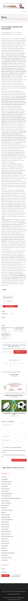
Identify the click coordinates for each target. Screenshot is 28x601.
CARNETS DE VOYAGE (6, 484)
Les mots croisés (14, 374)
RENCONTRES (4, 550)
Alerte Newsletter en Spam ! (14, 594)
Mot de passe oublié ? (15, 576)
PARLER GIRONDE (5, 526)
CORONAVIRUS (4, 486)
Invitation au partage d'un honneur (14, 395)
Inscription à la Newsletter (20, 591)
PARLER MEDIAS (5, 529)
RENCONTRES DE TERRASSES (8, 553)
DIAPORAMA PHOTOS (6, 495)
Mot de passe (4, 572)
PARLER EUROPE (5, 522)
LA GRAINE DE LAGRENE (6, 510)
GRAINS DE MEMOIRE (6, 503)
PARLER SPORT (4, 545)
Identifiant (3, 568)
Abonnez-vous (20, 351)
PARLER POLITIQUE (5, 534)
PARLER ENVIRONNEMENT (7, 519)
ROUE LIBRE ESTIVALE (6, 557)
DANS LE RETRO (5, 491)
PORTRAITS (4, 548)
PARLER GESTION (5, 524)
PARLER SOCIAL (4, 538)
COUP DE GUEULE (5, 488)
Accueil (3, 591)
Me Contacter (9, 591)
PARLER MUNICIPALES (6, 531)
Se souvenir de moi (17, 575)
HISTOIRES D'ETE (5, 505)
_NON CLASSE (4, 560)
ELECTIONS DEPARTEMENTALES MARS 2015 (11, 498)
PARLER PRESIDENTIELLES (7, 536)
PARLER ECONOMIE (5, 517)
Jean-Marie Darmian (7, 32)
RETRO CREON (4, 555)
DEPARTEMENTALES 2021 (7, 493)
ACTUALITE (3, 476)
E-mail (5, 289)
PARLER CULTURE (5, 514)
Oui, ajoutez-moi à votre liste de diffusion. (12, 447)
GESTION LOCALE (5, 500)
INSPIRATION (4, 507)
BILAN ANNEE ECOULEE (6, 481)
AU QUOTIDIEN (4, 479)
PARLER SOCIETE (7, 34)
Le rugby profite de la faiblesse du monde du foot (14, 414)
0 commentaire (18, 34)
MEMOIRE (3, 512)
